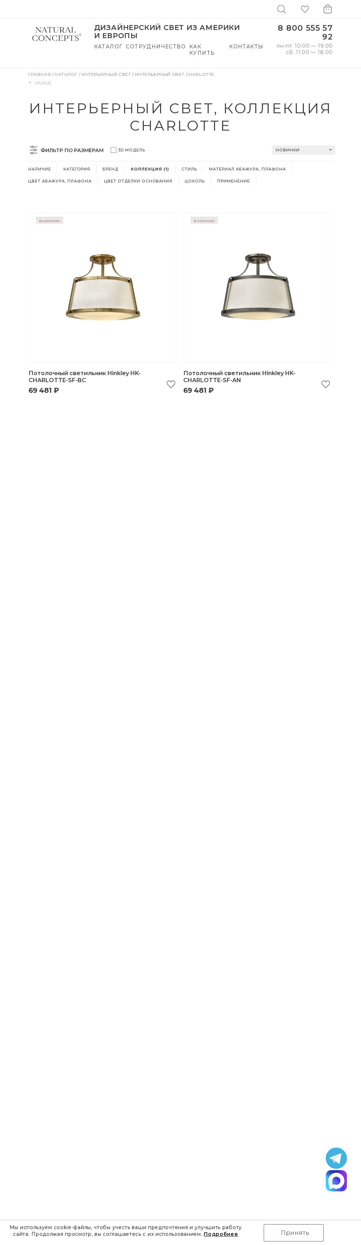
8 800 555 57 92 (305, 33)
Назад (43, 82)
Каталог (108, 46)
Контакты (246, 46)
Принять (295, 1232)
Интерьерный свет (107, 74)
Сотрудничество (156, 46)
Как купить (202, 49)
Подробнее (221, 1234)
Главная (40, 74)
